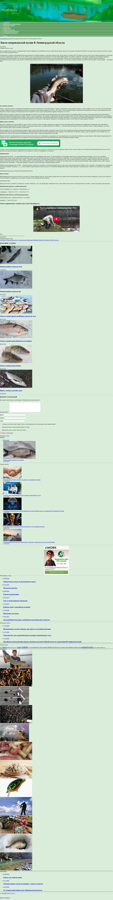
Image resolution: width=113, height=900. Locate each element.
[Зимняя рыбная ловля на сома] (16, 263)
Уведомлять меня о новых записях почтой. (14, 430)
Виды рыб (7, 28)
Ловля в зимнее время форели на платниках (16, 341)
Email (2, 418)
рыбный (84, 647)
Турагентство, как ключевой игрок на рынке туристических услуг (22, 495)
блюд (1, 647)
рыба (60, 647)
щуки (104, 647)
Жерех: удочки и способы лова (11, 390)
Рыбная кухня (9, 30)
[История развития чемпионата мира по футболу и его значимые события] (12, 525)
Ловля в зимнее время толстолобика (13, 460)
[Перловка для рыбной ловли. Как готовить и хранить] (16, 778)
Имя (1, 415)
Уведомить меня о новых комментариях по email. (16, 427)
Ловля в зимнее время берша (10, 366)
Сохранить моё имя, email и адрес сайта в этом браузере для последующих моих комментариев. (29, 424)
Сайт (1, 421)
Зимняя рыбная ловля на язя (10, 291)
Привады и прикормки (12, 24)
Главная (2, 38)
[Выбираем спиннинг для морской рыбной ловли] (16, 814)
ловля (18, 235)
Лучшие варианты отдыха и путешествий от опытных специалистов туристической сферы (29, 542)
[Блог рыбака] (9, 15)
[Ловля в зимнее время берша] (16, 362)
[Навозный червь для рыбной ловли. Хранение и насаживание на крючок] (16, 686)
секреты (95, 647)
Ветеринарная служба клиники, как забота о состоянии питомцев (21, 479)
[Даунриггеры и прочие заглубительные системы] (14, 704)
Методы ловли (9, 25)
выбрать (12, 647)
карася (15, 647)
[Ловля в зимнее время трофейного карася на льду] (16, 313)
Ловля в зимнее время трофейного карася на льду (18, 316)
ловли (19, 647)
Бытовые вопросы (10, 33)
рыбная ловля (64, 647)
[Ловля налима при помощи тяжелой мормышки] (16, 851)
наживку (19, 166)
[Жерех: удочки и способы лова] (16, 387)
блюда (4, 647)
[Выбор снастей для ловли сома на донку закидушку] (16, 722)
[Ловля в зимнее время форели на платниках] (16, 337)
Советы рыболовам (11, 31)
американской (4, 235)
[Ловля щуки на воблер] (16, 667)
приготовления (43, 647)
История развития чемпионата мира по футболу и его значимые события (24, 526)
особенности (35, 647)
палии (22, 235)
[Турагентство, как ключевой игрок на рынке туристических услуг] (12, 494)
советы (98, 647)
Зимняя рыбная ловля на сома (11, 266)
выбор (8, 647)
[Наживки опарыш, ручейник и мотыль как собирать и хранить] (16, 759)
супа (101, 647)
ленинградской (12, 235)
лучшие (29, 647)
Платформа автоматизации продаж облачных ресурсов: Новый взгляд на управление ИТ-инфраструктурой (33, 511)
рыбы (90, 647)
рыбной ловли (77, 647)
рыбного (70, 647)
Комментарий (4, 412)
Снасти (6, 27)
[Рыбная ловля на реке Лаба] (16, 870)
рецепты (55, 647)
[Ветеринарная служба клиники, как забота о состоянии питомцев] (12, 478)
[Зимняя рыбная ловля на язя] (16, 288)
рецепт (50, 647)
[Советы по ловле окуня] (14, 741)
